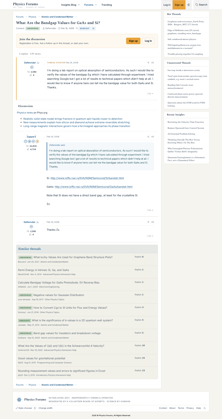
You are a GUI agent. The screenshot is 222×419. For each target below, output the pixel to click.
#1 (152, 62)
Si (93, 28)
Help (198, 408)
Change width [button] (45, 408)
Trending (106, 4)
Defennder (30, 62)
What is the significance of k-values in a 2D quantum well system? (72, 320)
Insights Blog (68, 4)
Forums (88, 4)
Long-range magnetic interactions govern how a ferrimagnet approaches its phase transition (76, 126)
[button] (79, 4)
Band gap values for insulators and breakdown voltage (67, 333)
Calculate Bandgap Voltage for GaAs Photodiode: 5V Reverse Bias (58, 282)
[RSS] (204, 408)
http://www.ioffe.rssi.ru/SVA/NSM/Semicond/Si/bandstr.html (87, 178)
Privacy (190, 408)
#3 (152, 222)
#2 (152, 136)
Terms (181, 408)
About (172, 408)
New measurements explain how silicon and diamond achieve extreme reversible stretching (76, 122)
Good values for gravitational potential (41, 358)
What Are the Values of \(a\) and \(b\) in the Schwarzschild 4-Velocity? (61, 345)
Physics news (25, 112)
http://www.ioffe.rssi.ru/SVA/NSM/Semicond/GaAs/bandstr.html (93, 186)
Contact (163, 408)
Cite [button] (149, 93)
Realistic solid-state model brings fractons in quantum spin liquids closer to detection (72, 118)
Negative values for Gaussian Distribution (58, 295)
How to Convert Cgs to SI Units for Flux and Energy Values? (70, 307)
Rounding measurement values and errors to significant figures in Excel (61, 370)
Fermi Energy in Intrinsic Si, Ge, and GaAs (43, 270)
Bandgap (84, 28)
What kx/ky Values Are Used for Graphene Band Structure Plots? (72, 257)
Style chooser (25, 408)
